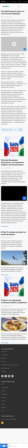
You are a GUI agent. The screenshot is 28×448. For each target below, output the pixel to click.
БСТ (8, 1)
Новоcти (3, 1)
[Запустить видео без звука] (24, 49)
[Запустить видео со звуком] (14, 44)
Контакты (3, 361)
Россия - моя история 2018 (8, 419)
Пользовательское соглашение (9, 365)
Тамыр (3, 401)
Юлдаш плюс (4, 394)
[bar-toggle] (24, 6)
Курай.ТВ (3, 407)
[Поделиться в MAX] (10, 130)
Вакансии (3, 358)
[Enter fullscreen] (26, 445)
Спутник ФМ (13, 1)
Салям (3, 404)
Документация (5, 368)
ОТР (2, 411)
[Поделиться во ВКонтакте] (13, 130)
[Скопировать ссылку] (21, 130)
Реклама (3, 371)
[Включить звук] (24, 198)
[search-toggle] (21, 6)
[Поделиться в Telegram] (18, 130)
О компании (4, 355)
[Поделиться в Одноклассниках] (15, 130)
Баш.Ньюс (4, 351)
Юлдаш (19, 1)
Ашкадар (3, 397)
